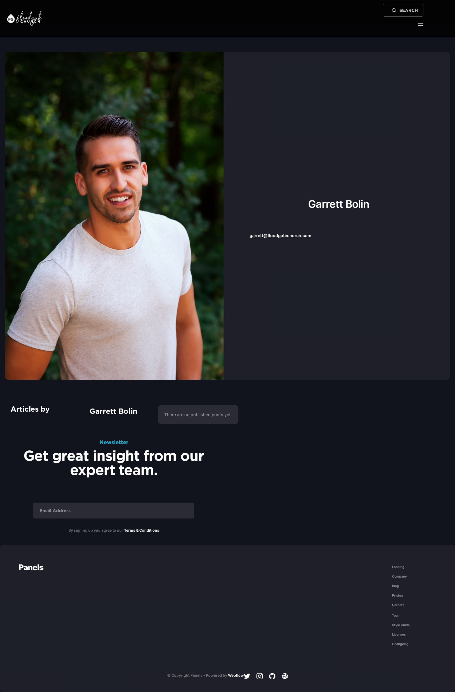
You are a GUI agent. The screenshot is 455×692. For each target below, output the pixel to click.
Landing (398, 567)
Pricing (397, 595)
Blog (395, 586)
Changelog (400, 644)
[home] (25, 18)
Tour (395, 615)
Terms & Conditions (141, 530)
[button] (421, 25)
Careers (398, 605)
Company (399, 576)
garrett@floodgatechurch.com (280, 235)
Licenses (399, 634)
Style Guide (401, 625)
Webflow (236, 675)
